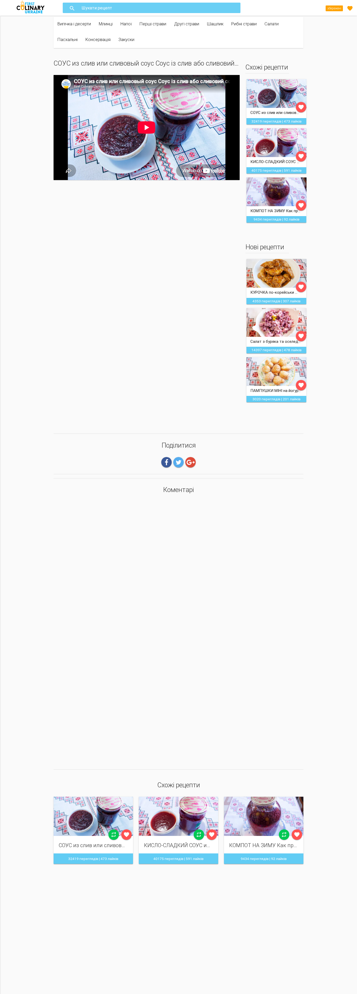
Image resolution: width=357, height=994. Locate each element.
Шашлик (215, 23)
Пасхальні (67, 39)
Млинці (106, 23)
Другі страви (186, 23)
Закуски (126, 39)
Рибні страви (244, 23)
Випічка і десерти (74, 23)
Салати (271, 23)
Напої (126, 23)
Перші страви (153, 23)
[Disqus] (178, 566)
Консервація (98, 39)
